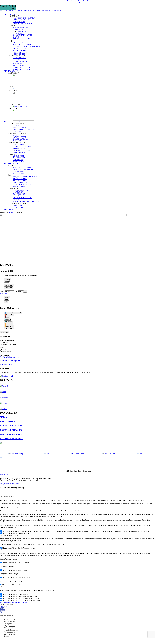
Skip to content (5, 606)
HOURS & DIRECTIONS (11, 426)
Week (7, 299)
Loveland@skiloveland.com (9, 357)
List (9, 287)
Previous (7, 279)
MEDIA (3, 417)
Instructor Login (6, 364)
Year (15, 291)
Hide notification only (21, 602)
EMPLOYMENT (7, 421)
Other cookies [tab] (4, 587)
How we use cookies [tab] (7, 496)
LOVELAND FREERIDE (11, 434)
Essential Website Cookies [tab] (9, 507)
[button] (2, 610)
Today (7, 281)
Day (6, 301)
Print (3, 293)
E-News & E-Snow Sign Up (10, 361)
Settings (16, 484)
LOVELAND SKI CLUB (11, 430)
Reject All (10, 484)
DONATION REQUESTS (11, 439)
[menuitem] (79, 41)
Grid (9, 285)
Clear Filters (4, 332)
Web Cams (71, 1)
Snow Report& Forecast (83, 2)
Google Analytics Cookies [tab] (9, 535)
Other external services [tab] (7, 550)
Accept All (3, 484)
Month (2, 291)
